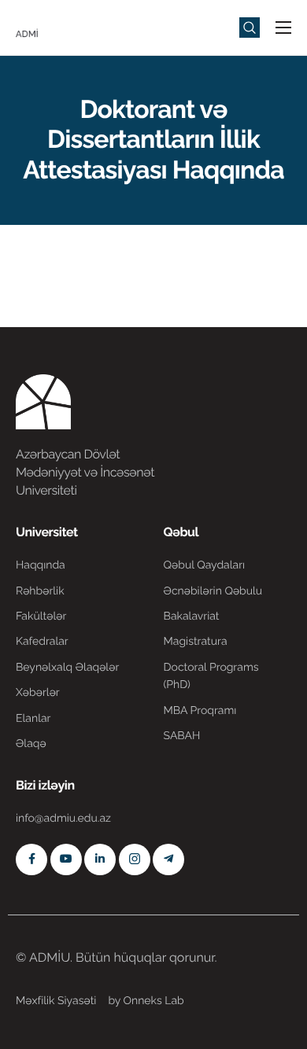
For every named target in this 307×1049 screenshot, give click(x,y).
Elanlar (33, 718)
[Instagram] (134, 859)
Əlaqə (31, 744)
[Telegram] (168, 859)
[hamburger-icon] (283, 27)
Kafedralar (42, 641)
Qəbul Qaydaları (205, 565)
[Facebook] (31, 859)
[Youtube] (66, 859)
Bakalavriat (192, 616)
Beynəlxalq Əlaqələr (67, 667)
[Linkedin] (100, 859)
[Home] (63, 26)
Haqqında (40, 565)
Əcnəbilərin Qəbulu (213, 591)
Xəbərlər (38, 692)
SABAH (182, 736)
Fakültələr (41, 616)
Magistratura (195, 641)
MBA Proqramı (200, 711)
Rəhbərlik (40, 591)
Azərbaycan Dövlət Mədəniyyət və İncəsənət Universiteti (85, 472)
